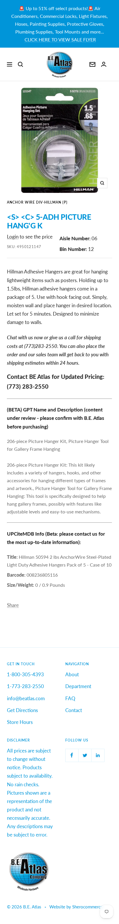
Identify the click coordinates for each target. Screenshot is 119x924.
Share (13, 605)
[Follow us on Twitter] (84, 755)
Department (78, 686)
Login (12, 237)
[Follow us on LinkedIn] (97, 755)
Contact (73, 710)
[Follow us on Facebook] (71, 755)
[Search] (20, 64)
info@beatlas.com (26, 698)
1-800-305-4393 (25, 674)
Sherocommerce (87, 906)
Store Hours (20, 722)
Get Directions (22, 710)
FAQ (70, 698)
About (72, 674)
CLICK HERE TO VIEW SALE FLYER (60, 39)
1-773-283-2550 (25, 686)
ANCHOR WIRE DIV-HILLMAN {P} (37, 202)
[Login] (103, 64)
